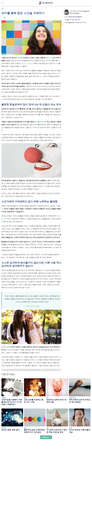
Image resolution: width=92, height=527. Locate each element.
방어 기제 (50, 58)
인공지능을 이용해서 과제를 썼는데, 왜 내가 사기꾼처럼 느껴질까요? (11, 402)
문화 (47, 428)
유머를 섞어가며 (40, 122)
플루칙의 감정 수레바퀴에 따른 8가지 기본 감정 (34, 431)
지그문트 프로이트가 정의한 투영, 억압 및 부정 (56, 431)
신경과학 (3, 397)
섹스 (47, 397)
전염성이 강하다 (26, 63)
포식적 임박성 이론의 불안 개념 (79, 431)
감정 (25, 428)
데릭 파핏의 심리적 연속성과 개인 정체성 (79, 401)
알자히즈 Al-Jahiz (33, 306)
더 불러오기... (46, 437)
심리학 (70, 428)
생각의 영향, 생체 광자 (10, 430)
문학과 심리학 (72, 397)
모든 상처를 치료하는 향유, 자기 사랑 (33, 401)
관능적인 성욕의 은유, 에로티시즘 (56, 401)
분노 (41, 76)
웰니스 (3, 8)
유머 (19, 58)
